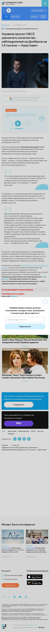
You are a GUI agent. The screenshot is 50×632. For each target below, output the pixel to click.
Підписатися (25, 326)
